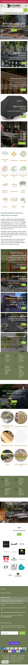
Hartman (19, 222)
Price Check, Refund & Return (17, 657)
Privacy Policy (6, 658)
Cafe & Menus (14, 655)
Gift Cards (13, 658)
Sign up (22, 633)
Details (6, 373)
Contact (7, 655)
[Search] (25, 10)
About (3, 655)
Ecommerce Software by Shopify (14, 661)
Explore (14, 400)
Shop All (14, 30)
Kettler (13, 222)
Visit (14, 534)
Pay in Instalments (21, 658)
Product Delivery (6, 657)
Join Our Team (21, 655)
